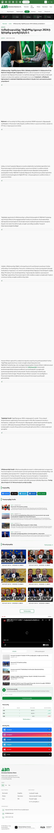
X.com (15, 493)
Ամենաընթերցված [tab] (40, 651)
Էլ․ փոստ (42, 493)
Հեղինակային (19, 11)
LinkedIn (33, 493)
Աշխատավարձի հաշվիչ (35, 796)
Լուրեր (27, 11)
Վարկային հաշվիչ (33, 793)
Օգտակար (45, 6)
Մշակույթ (33, 11)
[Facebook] (6, 2)
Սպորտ (40, 11)
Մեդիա (38, 6)
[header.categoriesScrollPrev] (2, 12)
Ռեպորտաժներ (48, 11)
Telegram (24, 493)
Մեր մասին (32, 6)
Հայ (45, 2)
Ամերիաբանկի (32, 367)
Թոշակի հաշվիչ (33, 798)
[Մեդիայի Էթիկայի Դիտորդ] (2, 2)
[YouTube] (20, 2)
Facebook (6, 493)
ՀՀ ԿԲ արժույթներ (33, 801)
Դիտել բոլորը (26, 719)
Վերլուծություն (10, 11)
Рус (48, 2)
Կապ (51, 6)
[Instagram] (9, 2)
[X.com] (16, 2)
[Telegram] (13, 2)
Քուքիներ (20, 793)
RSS (18, 798)
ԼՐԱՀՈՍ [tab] (14, 651)
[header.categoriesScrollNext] (52, 12)
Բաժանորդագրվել (27, 698)
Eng (51, 2)
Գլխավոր (26, 6)
